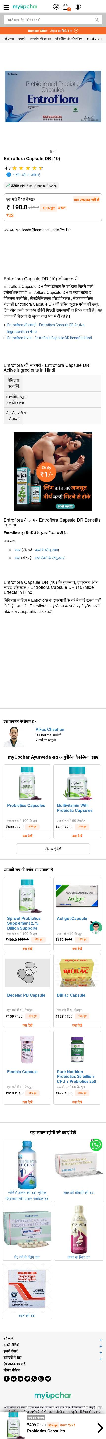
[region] (39, 252)
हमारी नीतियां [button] (11, 1345)
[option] (51, 152)
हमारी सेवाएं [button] (10, 1351)
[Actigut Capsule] (77, 896)
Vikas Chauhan (50, 729)
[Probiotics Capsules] (27, 783)
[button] (91, 922)
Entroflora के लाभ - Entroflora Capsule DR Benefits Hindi (49, 338)
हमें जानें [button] (8, 1338)
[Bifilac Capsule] (77, 972)
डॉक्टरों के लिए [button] (12, 1357)
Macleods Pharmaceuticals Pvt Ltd (43, 230)
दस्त (17, 558)
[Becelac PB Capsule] (27, 972)
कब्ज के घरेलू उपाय (46, 550)
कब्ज (18, 550)
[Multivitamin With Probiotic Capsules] (77, 783)
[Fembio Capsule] (27, 1049)
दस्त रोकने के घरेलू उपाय (49, 558)
